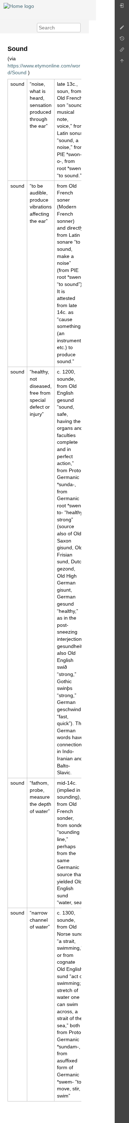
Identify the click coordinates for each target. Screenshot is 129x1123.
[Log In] (121, 7)
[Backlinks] (121, 51)
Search (76, 27)
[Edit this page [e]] (121, 29)
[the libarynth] (19, 6)
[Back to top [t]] (121, 62)
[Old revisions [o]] (121, 40)
